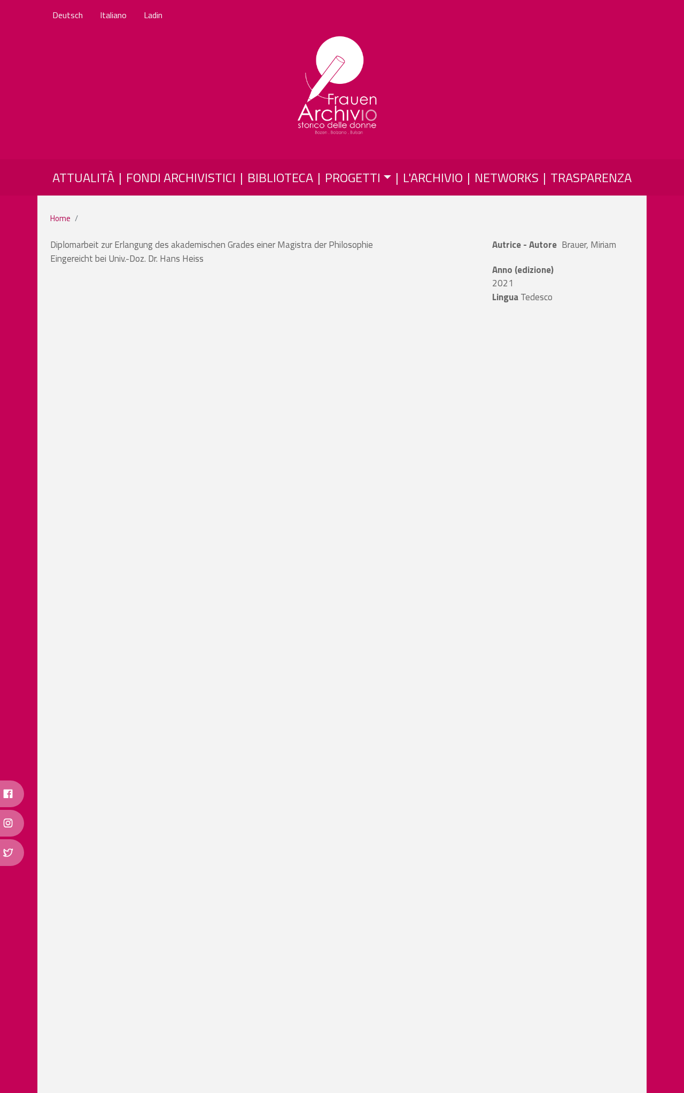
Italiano (113, 15)
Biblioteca (280, 177)
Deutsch (67, 15)
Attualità (83, 177)
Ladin (153, 15)
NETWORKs (507, 177)
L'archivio (433, 177)
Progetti (352, 177)
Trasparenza (591, 177)
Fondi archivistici (181, 177)
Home (60, 218)
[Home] (338, 86)
